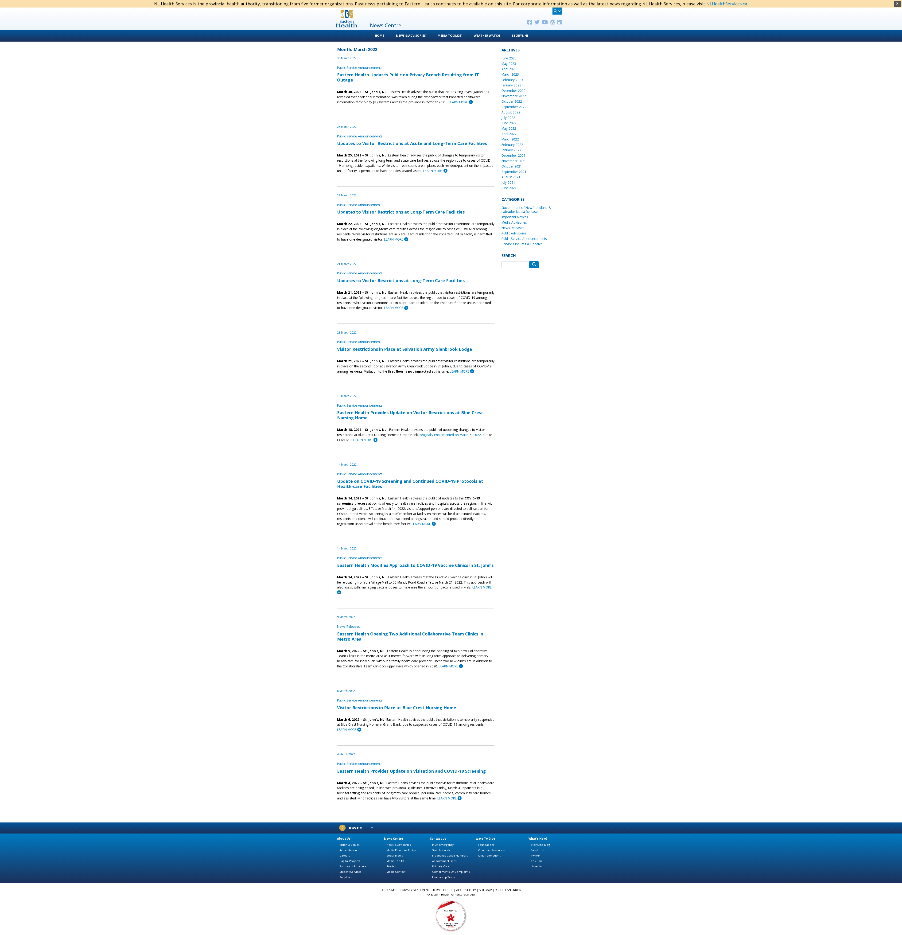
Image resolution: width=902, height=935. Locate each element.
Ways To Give (485, 838)
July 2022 (508, 117)
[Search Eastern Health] (557, 11)
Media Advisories (514, 222)
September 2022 (514, 107)
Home (379, 36)
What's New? (538, 838)
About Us (343, 838)
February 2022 (512, 144)
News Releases (348, 626)
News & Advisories (411, 36)
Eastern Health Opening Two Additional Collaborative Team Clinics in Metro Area (410, 636)
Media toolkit (450, 36)
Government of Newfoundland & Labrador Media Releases (526, 209)
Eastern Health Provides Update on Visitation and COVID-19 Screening (411, 771)
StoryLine (520, 36)
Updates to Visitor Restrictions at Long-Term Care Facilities (401, 212)
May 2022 (509, 128)
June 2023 (509, 58)
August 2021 (511, 177)
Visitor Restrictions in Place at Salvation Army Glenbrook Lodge (404, 349)
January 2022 (511, 150)
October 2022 (512, 101)
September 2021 (514, 171)
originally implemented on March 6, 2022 (450, 434)
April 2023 (509, 69)
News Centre (393, 838)
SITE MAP (485, 890)
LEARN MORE (459, 102)
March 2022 (510, 139)
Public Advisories (514, 233)
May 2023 (509, 63)
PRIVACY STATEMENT (415, 890)
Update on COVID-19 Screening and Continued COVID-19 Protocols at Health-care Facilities (410, 483)
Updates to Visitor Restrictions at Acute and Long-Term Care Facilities (412, 143)
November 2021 (514, 161)
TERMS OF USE (443, 890)
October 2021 (512, 166)
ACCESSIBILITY (466, 890)
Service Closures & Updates (522, 244)
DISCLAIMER (389, 890)
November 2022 (514, 96)
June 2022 (509, 123)
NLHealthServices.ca (726, 4)
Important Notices (515, 217)
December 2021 (513, 155)
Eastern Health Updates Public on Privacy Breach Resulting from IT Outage (408, 77)
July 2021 (508, 182)
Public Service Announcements (359, 67)
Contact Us (438, 838)
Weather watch (487, 36)
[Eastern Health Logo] (346, 26)
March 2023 (510, 74)
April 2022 (509, 134)
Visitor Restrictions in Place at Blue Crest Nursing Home (396, 707)
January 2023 (511, 85)
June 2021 (509, 188)
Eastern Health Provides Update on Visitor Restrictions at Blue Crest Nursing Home (410, 415)
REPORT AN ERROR (508, 890)
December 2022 (513, 90)
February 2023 (512, 80)
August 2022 (511, 112)
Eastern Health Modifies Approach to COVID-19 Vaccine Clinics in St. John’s (415, 565)
